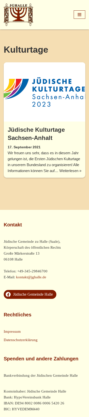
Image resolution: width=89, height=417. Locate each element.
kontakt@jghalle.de (31, 277)
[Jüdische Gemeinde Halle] (18, 14)
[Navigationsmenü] (79, 14)
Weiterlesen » (70, 171)
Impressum (12, 331)
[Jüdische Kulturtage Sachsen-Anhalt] (44, 92)
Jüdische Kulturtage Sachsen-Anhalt (36, 133)
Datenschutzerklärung (21, 340)
